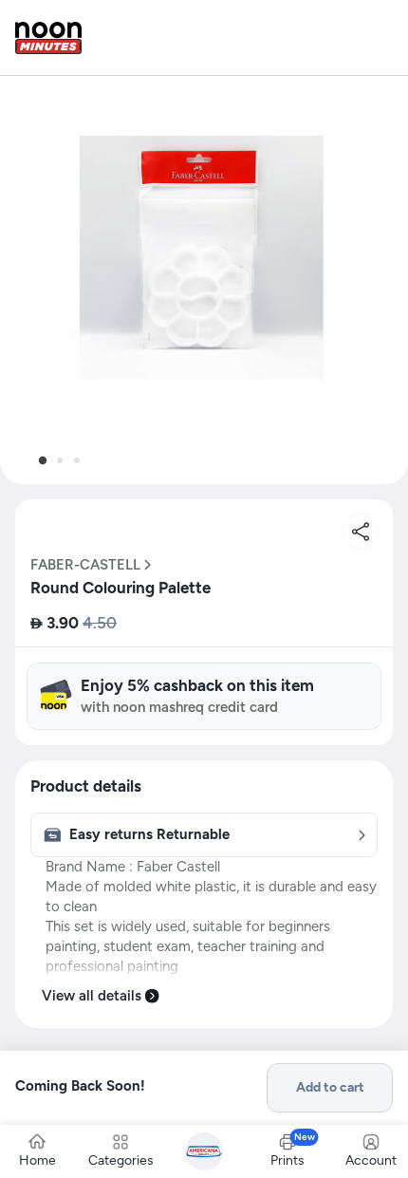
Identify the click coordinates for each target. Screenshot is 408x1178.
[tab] (42, 460)
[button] (204, 280)
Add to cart (330, 1087)
